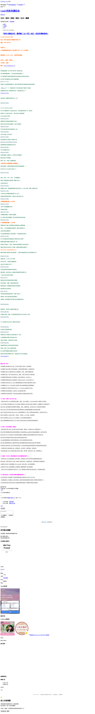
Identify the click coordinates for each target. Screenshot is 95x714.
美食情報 (12, 21)
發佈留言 (3, 517)
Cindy (2, 489)
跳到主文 (3, 14)
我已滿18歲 (3, 711)
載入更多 (3, 508)
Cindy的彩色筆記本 (10, 11)
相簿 (4, 24)
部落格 (5, 26)
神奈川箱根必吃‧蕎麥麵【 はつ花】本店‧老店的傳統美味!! (25, 34)
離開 (8, 711)
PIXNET (37, 694)
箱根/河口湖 (12, 503)
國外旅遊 (11, 501)
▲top (2, 505)
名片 (4, 27)
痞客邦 (9, 497)
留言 (12, 497)
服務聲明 (61, 694)
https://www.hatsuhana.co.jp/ (9, 65)
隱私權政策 (55, 694)
